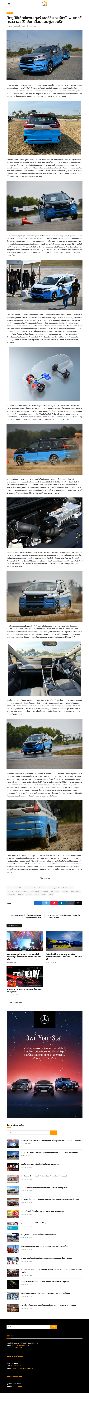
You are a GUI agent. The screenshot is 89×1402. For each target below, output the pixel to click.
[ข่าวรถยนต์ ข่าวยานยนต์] (44, 3)
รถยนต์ (37, 895)
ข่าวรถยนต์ (24, 891)
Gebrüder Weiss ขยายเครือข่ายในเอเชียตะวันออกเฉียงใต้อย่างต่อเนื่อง (44, 1176)
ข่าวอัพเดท (44, 891)
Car (35, 888)
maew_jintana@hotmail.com (22, 1368)
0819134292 (17, 1348)
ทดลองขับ (65, 891)
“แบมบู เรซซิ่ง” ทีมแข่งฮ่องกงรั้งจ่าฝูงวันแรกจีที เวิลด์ (38, 1235)
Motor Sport (62, 888)
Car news (42, 888)
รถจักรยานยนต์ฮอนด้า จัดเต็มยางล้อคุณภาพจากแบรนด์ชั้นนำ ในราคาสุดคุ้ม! (46, 1258)
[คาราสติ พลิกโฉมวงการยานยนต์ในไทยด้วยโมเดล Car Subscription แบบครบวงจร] (13, 1308)
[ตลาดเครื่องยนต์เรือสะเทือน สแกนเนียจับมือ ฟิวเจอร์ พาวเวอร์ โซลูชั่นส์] (13, 1249)
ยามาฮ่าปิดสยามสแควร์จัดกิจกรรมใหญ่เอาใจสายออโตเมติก (64, 916)
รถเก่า (44, 895)
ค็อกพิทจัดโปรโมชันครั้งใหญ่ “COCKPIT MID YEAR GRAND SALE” (42, 1211)
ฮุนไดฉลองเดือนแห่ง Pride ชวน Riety (33, 1223)
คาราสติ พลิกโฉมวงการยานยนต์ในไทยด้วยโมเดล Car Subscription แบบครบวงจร (48, 1305)
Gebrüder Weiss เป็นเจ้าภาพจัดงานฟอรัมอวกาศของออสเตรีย (26, 916)
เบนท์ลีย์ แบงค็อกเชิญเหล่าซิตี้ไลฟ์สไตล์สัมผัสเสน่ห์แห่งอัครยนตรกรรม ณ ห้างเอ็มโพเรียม (50, 1199)
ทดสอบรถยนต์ (75, 891)
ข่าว (17, 891)
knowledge (52, 888)
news (71, 888)
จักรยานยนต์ (55, 891)
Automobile (18, 888)
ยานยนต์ (20, 895)
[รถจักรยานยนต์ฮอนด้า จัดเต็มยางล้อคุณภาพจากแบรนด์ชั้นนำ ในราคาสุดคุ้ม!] (13, 1261)
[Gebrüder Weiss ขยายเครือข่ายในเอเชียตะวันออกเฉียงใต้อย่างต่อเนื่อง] (13, 1179)
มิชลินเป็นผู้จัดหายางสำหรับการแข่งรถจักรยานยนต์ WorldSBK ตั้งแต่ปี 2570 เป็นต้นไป (64, 956)
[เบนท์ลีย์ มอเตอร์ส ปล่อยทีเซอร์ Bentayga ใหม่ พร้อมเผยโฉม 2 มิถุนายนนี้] (13, 1284)
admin (10, 26)
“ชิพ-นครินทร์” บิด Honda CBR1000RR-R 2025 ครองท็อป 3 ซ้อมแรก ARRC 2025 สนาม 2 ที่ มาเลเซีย (51, 1271)
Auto (9, 888)
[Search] (80, 3)
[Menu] (9, 3)
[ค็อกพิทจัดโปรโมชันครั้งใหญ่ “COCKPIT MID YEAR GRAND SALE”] (13, 1214)
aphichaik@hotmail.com (21, 1345)
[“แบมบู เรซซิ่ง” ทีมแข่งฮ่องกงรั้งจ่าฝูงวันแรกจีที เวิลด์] (13, 1237)
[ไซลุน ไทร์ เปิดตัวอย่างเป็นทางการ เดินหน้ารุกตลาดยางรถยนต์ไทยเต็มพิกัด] (13, 1296)
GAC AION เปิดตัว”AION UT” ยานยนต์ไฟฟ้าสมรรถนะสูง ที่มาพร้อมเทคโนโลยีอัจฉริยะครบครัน (24, 956)
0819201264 (17, 1365)
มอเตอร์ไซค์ (11, 895)
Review (9, 13)
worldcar (11, 891)
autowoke (28, 888)
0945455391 (17, 1386)
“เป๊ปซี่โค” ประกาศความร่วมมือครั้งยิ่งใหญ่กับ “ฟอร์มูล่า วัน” (24, 990)
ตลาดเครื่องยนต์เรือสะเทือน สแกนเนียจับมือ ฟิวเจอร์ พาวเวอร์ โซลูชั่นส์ (44, 1246)
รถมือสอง (29, 895)
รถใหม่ (51, 895)
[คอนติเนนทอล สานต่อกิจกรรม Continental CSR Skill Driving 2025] (13, 1190)
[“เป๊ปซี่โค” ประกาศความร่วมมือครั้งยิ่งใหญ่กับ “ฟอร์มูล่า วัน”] (25, 976)
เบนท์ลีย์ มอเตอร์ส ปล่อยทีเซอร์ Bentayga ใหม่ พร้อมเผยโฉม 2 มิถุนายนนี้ (45, 1282)
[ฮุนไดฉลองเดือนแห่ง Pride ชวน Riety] (13, 1226)
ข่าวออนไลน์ (35, 891)
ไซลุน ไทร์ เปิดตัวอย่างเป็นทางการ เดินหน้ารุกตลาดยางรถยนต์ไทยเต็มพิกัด (45, 1293)
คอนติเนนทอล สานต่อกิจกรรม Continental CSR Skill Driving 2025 (44, 1188)
